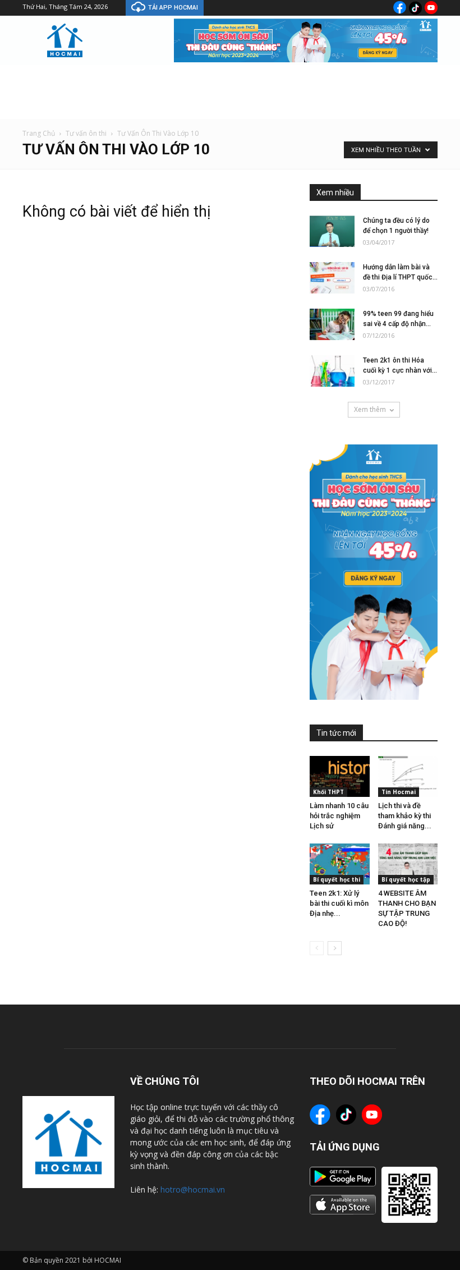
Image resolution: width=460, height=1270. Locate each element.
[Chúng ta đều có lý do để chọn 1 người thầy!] (332, 231)
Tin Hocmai (398, 792)
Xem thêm (370, 409)
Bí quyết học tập (405, 879)
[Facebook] (399, 7)
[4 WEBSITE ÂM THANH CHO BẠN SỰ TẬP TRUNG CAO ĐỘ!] (408, 863)
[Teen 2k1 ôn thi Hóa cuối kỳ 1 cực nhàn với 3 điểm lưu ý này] (332, 371)
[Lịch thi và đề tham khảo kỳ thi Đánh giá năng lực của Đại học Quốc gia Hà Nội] (408, 776)
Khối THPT (328, 792)
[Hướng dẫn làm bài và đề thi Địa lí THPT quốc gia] (332, 278)
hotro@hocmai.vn (192, 1189)
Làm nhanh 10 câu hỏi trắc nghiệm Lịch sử (339, 815)
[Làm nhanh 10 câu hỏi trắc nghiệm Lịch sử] (340, 776)
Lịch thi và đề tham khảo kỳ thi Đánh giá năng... (404, 815)
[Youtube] (431, 7)
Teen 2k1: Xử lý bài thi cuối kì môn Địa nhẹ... (339, 903)
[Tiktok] (415, 8)
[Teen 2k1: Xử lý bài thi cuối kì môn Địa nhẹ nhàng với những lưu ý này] (340, 863)
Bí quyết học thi (336, 879)
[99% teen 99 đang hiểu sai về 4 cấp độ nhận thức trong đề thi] (332, 324)
